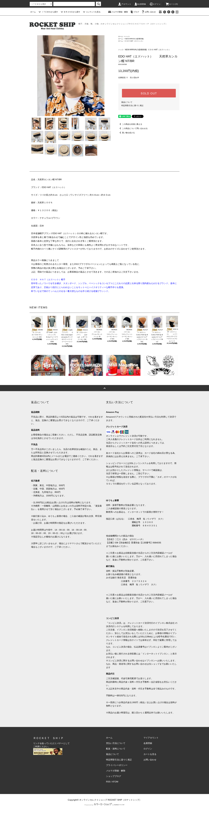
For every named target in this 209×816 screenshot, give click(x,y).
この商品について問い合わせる (135, 128)
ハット (127, 36)
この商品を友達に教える (132, 124)
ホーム (33, 12)
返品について (126, 102)
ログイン (157, 4)
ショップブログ (113, 776)
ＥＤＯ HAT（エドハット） (135, 41)
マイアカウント (151, 737)
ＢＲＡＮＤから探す (72, 12)
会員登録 (142, 4)
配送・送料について (115, 748)
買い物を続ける (128, 133)
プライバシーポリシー (116, 765)
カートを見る (150, 754)
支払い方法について (115, 743)
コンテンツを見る (93, 12)
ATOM (115, 781)
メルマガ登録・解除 (119, 12)
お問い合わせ (150, 12)
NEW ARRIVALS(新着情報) (134, 39)
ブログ (136, 12)
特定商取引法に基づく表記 (132, 105)
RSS (108, 781)
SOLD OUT (149, 93)
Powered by (88, 805)
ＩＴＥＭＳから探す (49, 12)
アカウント (126, 4)
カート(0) (173, 4)
